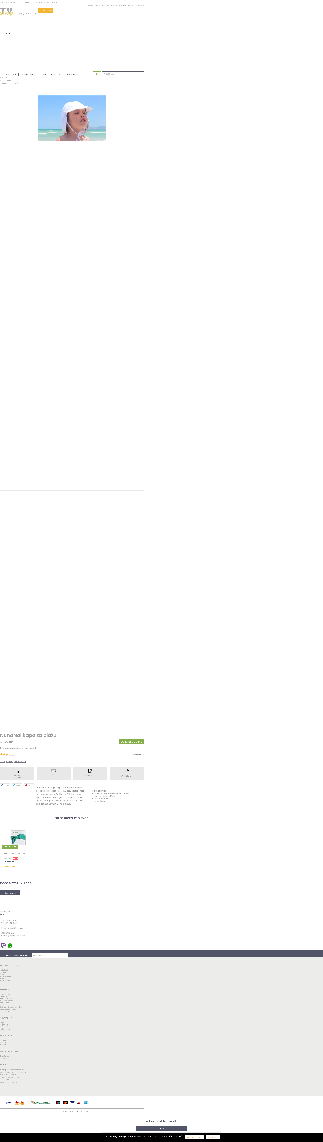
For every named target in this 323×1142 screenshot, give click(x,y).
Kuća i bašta (56, 74)
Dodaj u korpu (10, 866)
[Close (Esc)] (1, 911)
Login (2, 1023)
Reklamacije (5, 1011)
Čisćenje (3, 974)
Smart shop (4, 1056)
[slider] (7, 754)
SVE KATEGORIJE (9, 74)
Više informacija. (194, 1137)
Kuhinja (3, 972)
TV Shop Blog (139, 6)
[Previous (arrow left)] (1, 914)
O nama (90, 6)
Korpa (2, 1027)
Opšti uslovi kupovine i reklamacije (13, 1007)
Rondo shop (4, 1058)
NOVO (97, 74)
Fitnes (43, 74)
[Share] (4, 911)
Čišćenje (71, 74)
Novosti (131, 6)
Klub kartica (4, 1003)
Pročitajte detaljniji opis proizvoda (13, 762)
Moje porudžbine (6, 1029)
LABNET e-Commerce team (80, 1112)
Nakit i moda (5, 981)
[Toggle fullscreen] (6, 911)
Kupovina (98, 6)
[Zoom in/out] (9, 911)
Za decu (3, 983)
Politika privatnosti (7, 1005)
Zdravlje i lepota (28, 74)
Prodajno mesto (108, 6)
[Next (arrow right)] (4, 914)
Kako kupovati (5, 994)
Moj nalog (4, 1025)
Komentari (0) (138, 755)
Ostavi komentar (10, 893)
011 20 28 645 (52, 3)
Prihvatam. (213, 1137)
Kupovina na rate (6, 1001)
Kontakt (3, 1042)
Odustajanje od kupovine (9, 1009)
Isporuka (3, 996)
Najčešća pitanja (121, 6)
